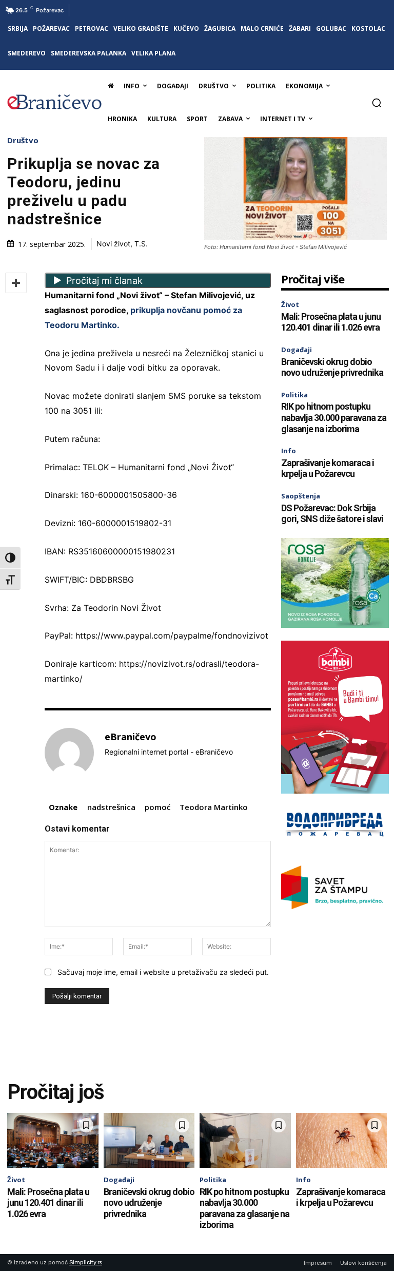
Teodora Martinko (214, 807)
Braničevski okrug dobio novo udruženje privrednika (332, 367)
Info (288, 450)
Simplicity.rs (85, 1262)
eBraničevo (130, 737)
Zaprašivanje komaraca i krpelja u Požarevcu (327, 468)
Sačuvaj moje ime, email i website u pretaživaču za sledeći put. (163, 972)
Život (290, 304)
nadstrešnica (111, 807)
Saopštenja (300, 495)
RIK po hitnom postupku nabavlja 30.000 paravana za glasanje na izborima (333, 417)
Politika (294, 394)
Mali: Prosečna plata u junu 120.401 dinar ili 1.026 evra (331, 322)
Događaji (296, 349)
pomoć (157, 807)
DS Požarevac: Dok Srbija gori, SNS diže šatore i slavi (332, 514)
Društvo (22, 140)
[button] (376, 102)
